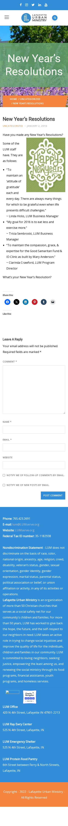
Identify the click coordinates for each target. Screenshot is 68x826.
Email (7, 439)
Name (7, 421)
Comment (10, 361)
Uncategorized (30, 99)
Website (8, 457)
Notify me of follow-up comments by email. (36, 475)
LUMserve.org (24, 530)
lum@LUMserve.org (25, 524)
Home (13, 99)
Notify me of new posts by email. (28, 485)
